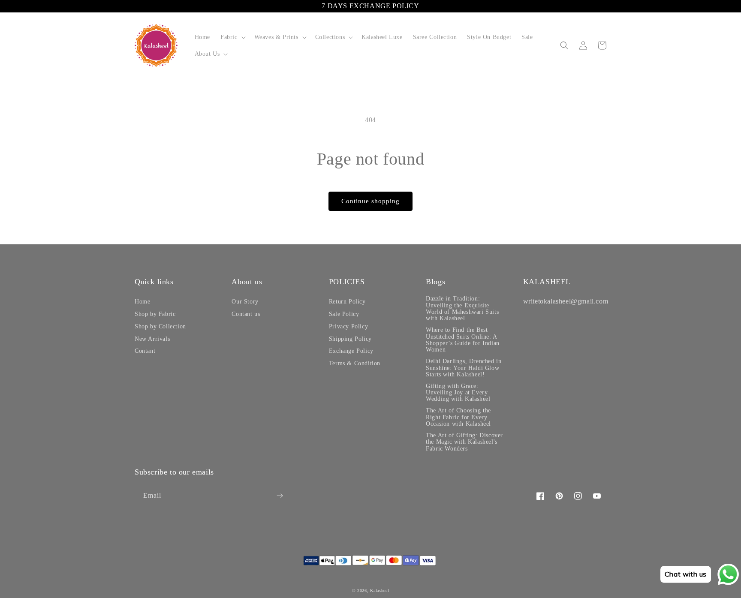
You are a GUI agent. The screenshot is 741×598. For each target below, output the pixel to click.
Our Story (245, 301)
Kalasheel (379, 590)
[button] (232, 37)
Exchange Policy (351, 351)
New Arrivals (152, 339)
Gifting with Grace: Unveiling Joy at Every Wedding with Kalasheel (458, 393)
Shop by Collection (160, 326)
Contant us (246, 314)
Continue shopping (370, 201)
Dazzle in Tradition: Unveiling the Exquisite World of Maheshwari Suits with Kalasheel (462, 308)
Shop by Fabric (155, 314)
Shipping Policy (350, 339)
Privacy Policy (348, 326)
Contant (145, 351)
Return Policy (347, 301)
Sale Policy (344, 314)
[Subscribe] (279, 495)
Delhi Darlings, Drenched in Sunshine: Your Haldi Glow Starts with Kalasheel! (463, 368)
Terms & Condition (354, 363)
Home (142, 301)
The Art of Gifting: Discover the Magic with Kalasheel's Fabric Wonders (464, 442)
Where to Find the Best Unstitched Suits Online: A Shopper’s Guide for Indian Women (463, 340)
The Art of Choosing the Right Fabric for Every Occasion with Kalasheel (458, 417)
